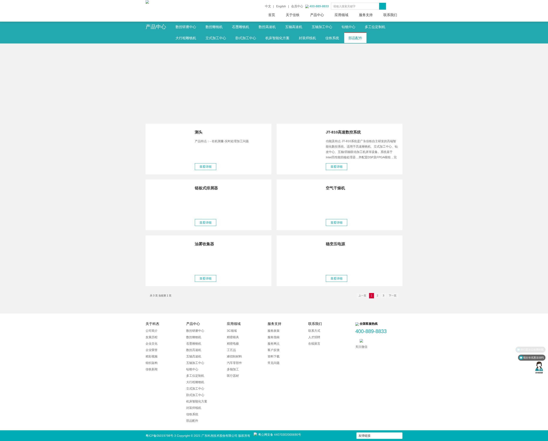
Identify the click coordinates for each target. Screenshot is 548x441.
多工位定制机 (375, 27)
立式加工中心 (216, 38)
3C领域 (232, 330)
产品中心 (317, 15)
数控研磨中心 (186, 27)
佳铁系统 (332, 38)
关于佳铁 (292, 15)
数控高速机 (267, 27)
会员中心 (297, 6)
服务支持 (366, 15)
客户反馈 (274, 350)
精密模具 (233, 337)
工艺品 (231, 350)
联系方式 (314, 330)
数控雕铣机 (214, 27)
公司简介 (152, 330)
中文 (268, 6)
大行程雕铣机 (186, 38)
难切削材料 (234, 356)
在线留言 (314, 343)
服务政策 (274, 330)
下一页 (392, 295)
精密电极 (233, 343)
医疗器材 (233, 375)
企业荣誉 (152, 350)
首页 (271, 15)
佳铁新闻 (152, 369)
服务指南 (274, 337)
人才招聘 (314, 337)
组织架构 (152, 363)
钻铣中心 (348, 27)
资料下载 (274, 356)
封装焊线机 (307, 38)
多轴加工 (233, 369)
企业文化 (152, 343)
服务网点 (274, 343)
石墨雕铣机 (240, 27)
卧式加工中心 (245, 38)
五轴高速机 (293, 27)
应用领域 (341, 15)
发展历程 (152, 337)
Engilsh (281, 6)
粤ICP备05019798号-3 (161, 435)
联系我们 (390, 15)
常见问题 (274, 363)
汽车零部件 (234, 363)
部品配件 (355, 38)
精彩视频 (152, 356)
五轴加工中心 (322, 27)
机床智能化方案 (277, 38)
